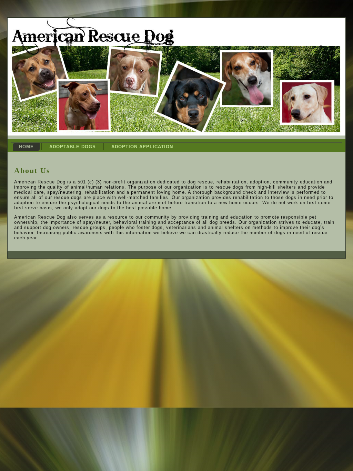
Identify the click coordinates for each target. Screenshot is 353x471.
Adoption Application (142, 146)
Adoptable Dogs (72, 146)
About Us (32, 170)
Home (26, 146)
